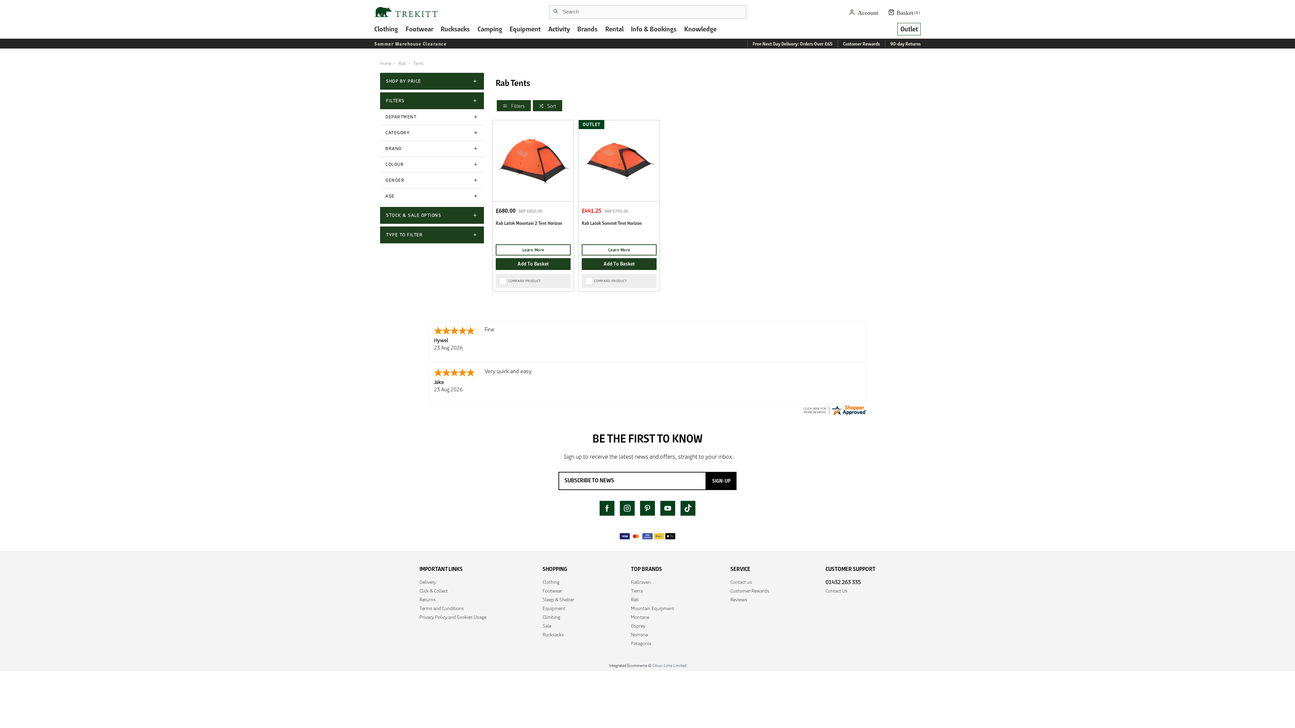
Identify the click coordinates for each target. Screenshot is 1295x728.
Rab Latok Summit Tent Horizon (612, 223)
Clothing (386, 29)
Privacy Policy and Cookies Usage (453, 617)
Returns (428, 600)
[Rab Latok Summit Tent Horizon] (619, 160)
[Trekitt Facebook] (607, 508)
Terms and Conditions (442, 608)
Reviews (738, 600)
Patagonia (641, 643)
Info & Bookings (654, 29)
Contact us (741, 582)
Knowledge (700, 29)
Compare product (524, 281)
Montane (640, 617)
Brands (587, 29)
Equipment (525, 29)
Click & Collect (434, 591)
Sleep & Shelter (558, 600)
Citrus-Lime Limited (669, 665)
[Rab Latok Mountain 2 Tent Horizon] (533, 160)
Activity (559, 29)
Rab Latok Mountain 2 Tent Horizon (529, 223)
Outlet (909, 29)
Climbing (551, 617)
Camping (490, 29)
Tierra (637, 591)
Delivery (428, 582)
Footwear (419, 29)
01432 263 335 (843, 582)
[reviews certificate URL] (834, 409)
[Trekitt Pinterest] (647, 508)
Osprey (638, 626)
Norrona (639, 635)
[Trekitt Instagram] (627, 508)
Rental (614, 29)
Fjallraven (641, 582)
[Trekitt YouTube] (667, 508)
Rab (635, 600)
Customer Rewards (749, 591)
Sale (547, 626)
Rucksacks (455, 29)
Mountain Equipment (652, 608)
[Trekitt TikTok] (688, 508)
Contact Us (836, 591)
